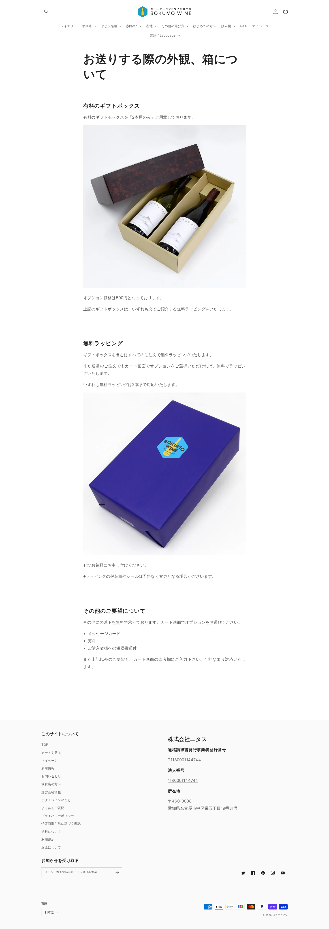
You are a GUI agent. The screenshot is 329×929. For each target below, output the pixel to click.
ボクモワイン (280, 915)
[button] (46, 12)
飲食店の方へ (51, 784)
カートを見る (51, 753)
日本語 (49, 912)
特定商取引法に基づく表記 (61, 823)
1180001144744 (183, 780)
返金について (51, 847)
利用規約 (47, 839)
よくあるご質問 (52, 808)
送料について (51, 831)
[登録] (117, 873)
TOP (44, 744)
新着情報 (47, 768)
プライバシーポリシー (57, 816)
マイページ (49, 760)
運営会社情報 (51, 792)
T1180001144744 (184, 759)
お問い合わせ (51, 776)
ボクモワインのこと (56, 800)
